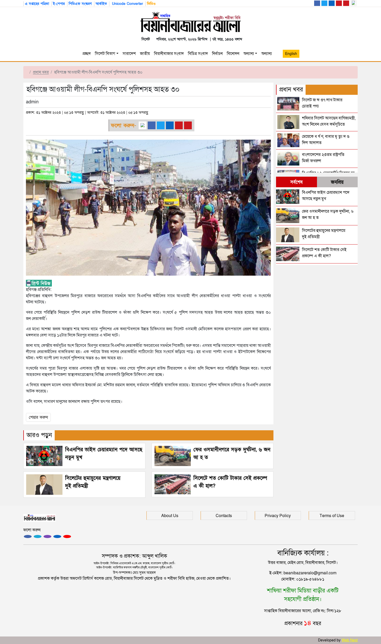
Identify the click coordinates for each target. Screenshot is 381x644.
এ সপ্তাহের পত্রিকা (37, 3)
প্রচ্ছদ (86, 53)
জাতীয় (145, 53)
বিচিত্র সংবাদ (198, 53)
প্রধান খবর (41, 72)
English (291, 53)
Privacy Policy (278, 516)
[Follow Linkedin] (57, 536)
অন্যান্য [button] (267, 53)
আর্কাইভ (101, 3)
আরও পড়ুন (39, 435)
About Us (169, 516)
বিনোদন (233, 53)
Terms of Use (332, 516)
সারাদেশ (129, 53)
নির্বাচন (217, 53)
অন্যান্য (248, 53)
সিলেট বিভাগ (105, 53)
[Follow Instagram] (37, 536)
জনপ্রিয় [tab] (337, 182)
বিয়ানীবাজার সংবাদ (169, 53)
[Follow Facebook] (28, 536)
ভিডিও (151, 3)
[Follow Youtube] (67, 536)
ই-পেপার (59, 3)
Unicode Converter (127, 3)
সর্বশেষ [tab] (296, 182)
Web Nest (350, 640)
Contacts (224, 516)
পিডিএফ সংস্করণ (80, 3)
